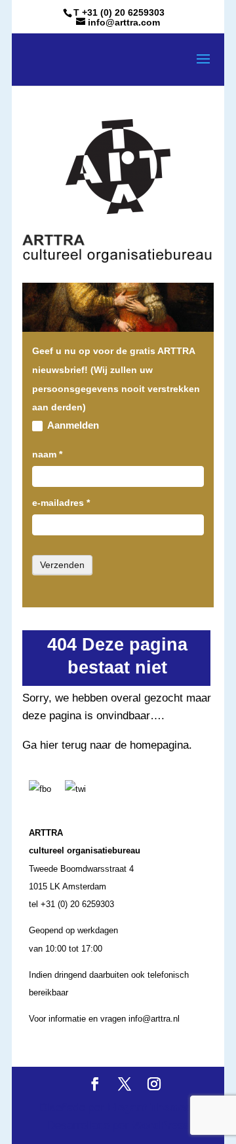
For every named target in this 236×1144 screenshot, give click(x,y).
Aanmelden (72, 425)
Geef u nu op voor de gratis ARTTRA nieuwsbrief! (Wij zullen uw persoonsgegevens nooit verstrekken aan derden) (116, 379)
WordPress (160, 1125)
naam (47, 454)
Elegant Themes (149, 1107)
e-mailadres (61, 502)
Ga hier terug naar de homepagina (105, 745)
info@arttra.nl (154, 1019)
